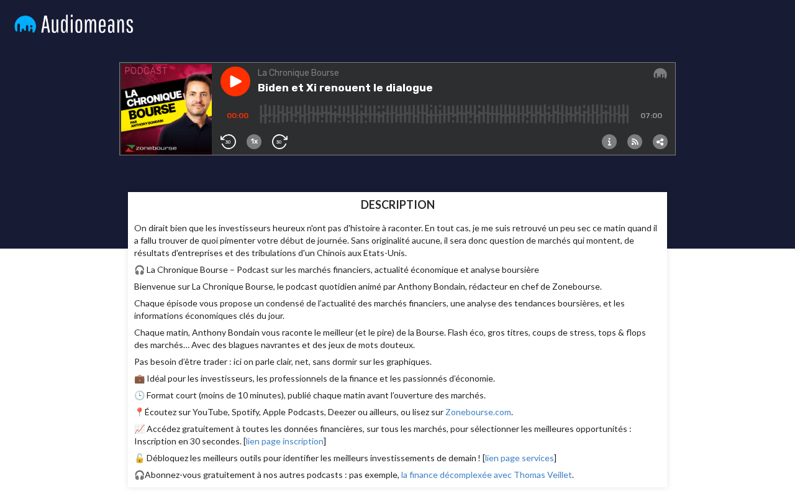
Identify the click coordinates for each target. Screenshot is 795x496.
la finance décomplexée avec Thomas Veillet (486, 474)
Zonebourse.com (478, 411)
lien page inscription (285, 441)
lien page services (519, 457)
